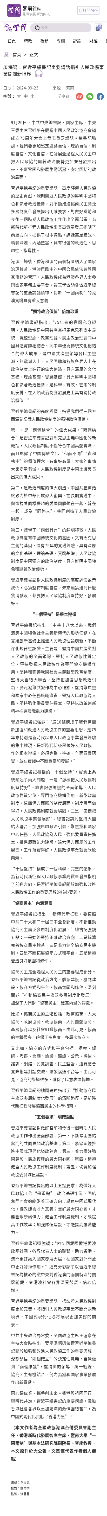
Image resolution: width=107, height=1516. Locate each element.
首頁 (12, 40)
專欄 (61, 40)
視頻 (44, 40)
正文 (34, 54)
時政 (28, 40)
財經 (93, 40)
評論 (77, 40)
